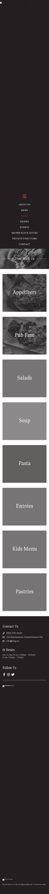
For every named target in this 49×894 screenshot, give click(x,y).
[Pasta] (24, 464)
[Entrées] (24, 507)
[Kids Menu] (24, 549)
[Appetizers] (24, 293)
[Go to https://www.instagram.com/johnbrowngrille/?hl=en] (8, 674)
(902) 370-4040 (14, 633)
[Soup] (24, 421)
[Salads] (24, 378)
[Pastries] (24, 592)
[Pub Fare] (24, 336)
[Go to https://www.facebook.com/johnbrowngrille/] (4, 674)
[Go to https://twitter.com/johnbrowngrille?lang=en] (12, 674)
